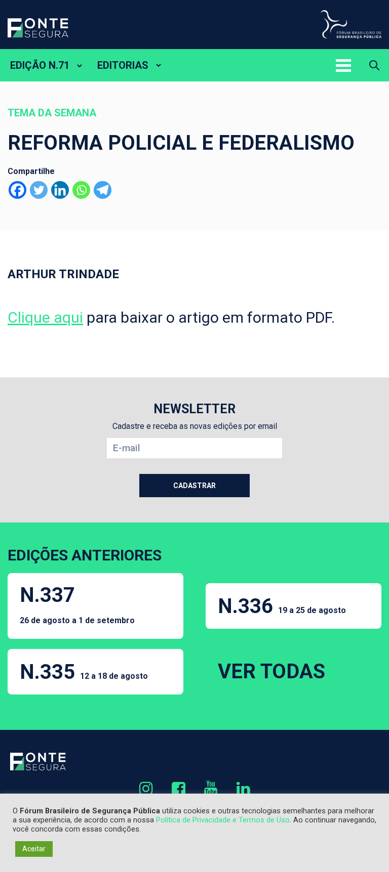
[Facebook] (17, 190)
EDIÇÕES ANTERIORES (85, 555)
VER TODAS (271, 671)
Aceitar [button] (34, 849)
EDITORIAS (122, 65)
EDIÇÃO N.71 (39, 65)
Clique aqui (45, 317)
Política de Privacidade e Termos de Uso (223, 819)
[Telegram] (102, 190)
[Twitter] (39, 190)
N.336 (282, 606)
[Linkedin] (60, 190)
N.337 (77, 604)
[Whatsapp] (81, 190)
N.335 (84, 672)
